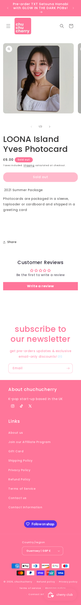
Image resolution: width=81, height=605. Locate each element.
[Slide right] (49, 126)
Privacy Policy (19, 470)
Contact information (42, 594)
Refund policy (46, 581)
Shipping (28, 165)
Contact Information (25, 507)
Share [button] (12, 242)
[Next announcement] (73, 8)
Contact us (17, 498)
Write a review (40, 286)
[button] (8, 26)
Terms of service (30, 588)
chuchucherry (23, 581)
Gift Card (15, 451)
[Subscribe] (67, 368)
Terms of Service (22, 489)
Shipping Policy (20, 461)
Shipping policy (55, 588)
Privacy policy (68, 581)
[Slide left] (31, 126)
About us (15, 433)
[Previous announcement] (7, 8)
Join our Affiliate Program (29, 442)
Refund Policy (19, 479)
